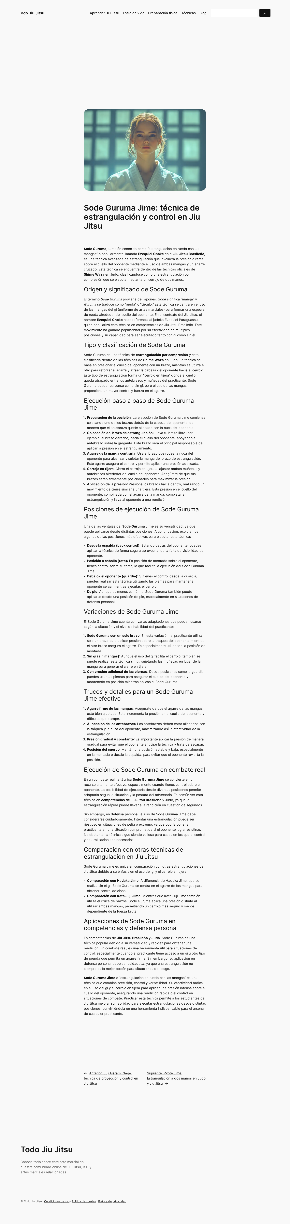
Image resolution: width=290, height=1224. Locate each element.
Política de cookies (84, 1201)
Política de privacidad (112, 1201)
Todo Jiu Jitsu (31, 13)
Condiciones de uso (56, 1201)
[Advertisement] (145, 57)
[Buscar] (264, 13)
